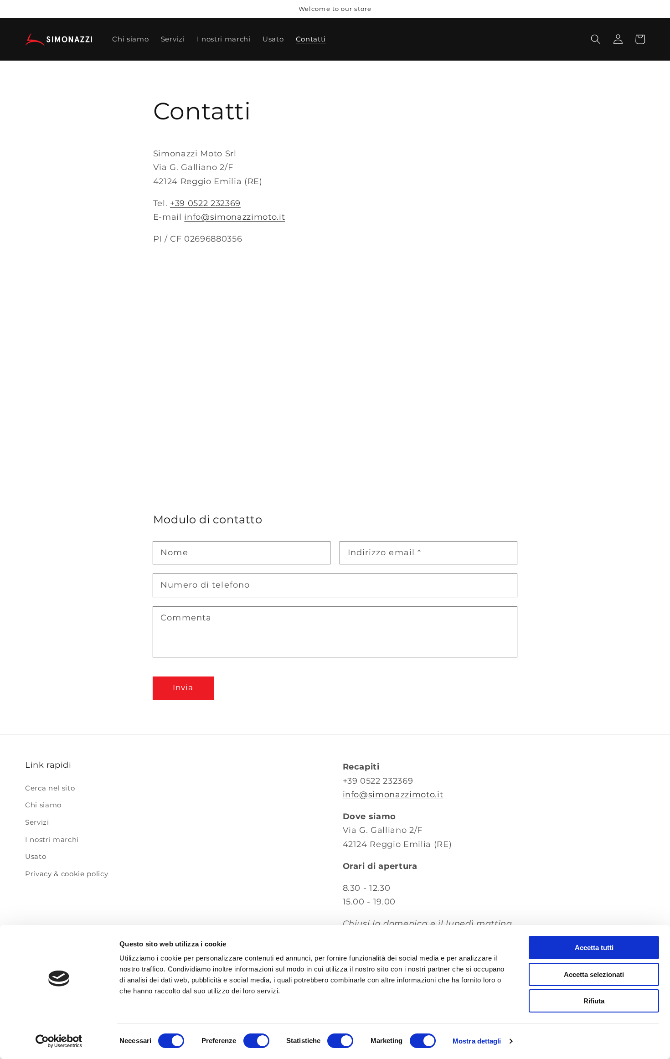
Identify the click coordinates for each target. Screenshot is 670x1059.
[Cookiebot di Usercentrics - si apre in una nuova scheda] (59, 1041)
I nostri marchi (52, 839)
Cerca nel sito (50, 788)
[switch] (256, 1040)
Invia (183, 687)
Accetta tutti (594, 947)
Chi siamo (43, 805)
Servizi (37, 822)
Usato (35, 856)
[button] (596, 39)
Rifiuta (593, 1001)
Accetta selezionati (594, 974)
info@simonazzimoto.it (234, 217)
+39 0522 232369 (205, 203)
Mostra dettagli (477, 1041)
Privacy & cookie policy (66, 873)
